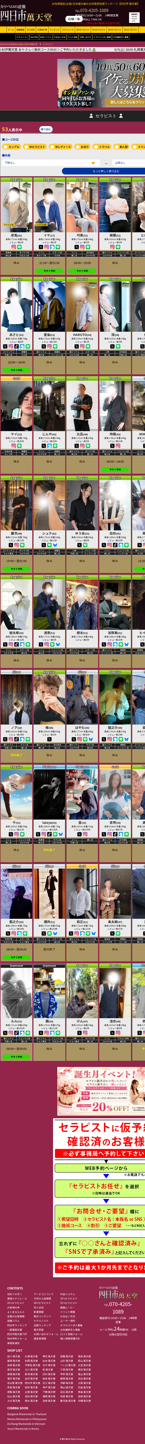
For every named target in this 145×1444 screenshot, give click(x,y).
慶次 (16, 533)
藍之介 (16, 921)
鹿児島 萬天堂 (68, 1400)
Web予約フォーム (17, 1338)
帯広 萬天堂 (49, 1356)
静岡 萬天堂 (66, 1378)
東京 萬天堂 (13, 1369)
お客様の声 (42, 29)
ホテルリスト (22, 37)
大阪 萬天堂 (84, 1383)
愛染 (49, 334)
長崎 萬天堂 (84, 1396)
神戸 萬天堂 (49, 1387)
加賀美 (115, 632)
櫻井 (49, 921)
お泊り (85, 147)
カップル (14, 147)
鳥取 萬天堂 (13, 1392)
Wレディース (63, 147)
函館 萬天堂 (66, 1356)
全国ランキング (42, 1325)
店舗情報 (20, 29)
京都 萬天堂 (66, 1383)
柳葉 (115, 235)
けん (82, 1021)
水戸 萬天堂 (49, 1365)
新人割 (124, 147)
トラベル (104, 147)
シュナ (49, 533)
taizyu (49, 822)
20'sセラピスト (82, 29)
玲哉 (115, 434)
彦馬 (16, 235)
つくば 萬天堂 (68, 1365)
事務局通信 (13, 1343)
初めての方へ (14, 1294)
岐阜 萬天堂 (49, 1378)
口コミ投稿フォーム (71, 1334)
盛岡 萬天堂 (13, 1360)
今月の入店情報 (42, 1298)
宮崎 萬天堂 (49, 1400)
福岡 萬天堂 (49, 1396)
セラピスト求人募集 (102, 37)
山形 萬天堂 (66, 1360)
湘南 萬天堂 (13, 1374)
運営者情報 (40, 1338)
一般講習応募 (14, 1329)
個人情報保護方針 (70, 1338)
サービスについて (44, 1294)
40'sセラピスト (114, 29)
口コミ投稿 (72, 37)
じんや (49, 434)
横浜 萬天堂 (84, 1369)
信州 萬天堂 (49, 1374)
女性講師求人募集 (121, 37)
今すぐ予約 (49, 270)
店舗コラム (13, 1320)
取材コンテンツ (42, 1316)
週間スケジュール (17, 1298)
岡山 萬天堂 (66, 1387)
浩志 (115, 1021)
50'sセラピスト (130, 29)
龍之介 (115, 727)
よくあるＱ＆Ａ (16, 1312)
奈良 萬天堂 (13, 1387)
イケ (49, 235)
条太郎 (115, 921)
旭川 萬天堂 (13, 1356)
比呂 (82, 434)
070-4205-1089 (94, 10)
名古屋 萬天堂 (15, 1383)
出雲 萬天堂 (31, 1392)
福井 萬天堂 (13, 1378)
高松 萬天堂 (66, 1392)
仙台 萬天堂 (49, 1360)
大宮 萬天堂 (84, 1365)
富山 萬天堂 (84, 1374)
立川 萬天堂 (31, 1369)
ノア (16, 727)
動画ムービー (67, 1307)
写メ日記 (31, 29)
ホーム (11, 29)
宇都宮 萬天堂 (32, 1365)
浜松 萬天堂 (84, 1378)
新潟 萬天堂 (31, 1374)
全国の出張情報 (16, 1316)
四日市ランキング (17, 1325)
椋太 (82, 632)
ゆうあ (82, 533)
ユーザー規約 (67, 1320)
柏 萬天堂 (48, 1369)
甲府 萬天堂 (66, 1374)
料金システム (46, 37)
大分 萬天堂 (13, 1400)
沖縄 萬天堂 (84, 1400)
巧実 (82, 235)
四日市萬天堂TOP (17, 1334)
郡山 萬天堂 (84, 1360)
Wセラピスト (37, 147)
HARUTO (82, 334)
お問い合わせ (85, 37)
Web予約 (34, 37)
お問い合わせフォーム (46, 1334)
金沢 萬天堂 (31, 1378)
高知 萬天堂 (31, 1396)
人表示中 (12, 129)
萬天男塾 (39, 1329)
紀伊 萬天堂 (31, 1387)
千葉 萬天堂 (66, 1369)
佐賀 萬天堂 (66, 1396)
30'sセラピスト (98, 29)
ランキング (54, 29)
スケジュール (68, 29)
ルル (16, 1021)
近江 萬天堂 (49, 1383)
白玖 (115, 533)
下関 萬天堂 (49, 1392)
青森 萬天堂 (84, 1356)
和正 (82, 921)
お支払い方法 (60, 37)
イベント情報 (67, 1312)
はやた (82, 727)
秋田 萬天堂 (31, 1360)
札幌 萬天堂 (31, 1356)
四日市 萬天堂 (32, 1383)
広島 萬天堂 (84, 1387)
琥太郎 (16, 632)
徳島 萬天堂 (84, 1392)
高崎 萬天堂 (13, 1365)
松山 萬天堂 (13, 1396)
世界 (115, 822)
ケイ (16, 434)
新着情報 (39, 1312)
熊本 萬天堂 (31, 1400)
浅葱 (49, 632)
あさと (16, 334)
